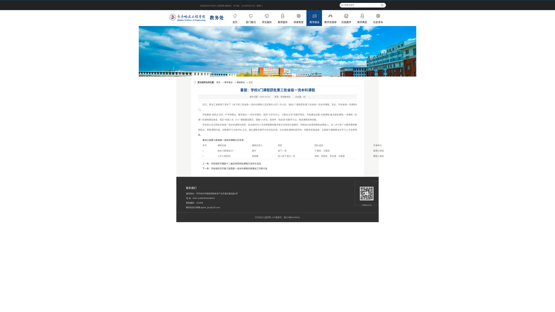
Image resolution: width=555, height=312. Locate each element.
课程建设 (241, 82)
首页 (218, 82)
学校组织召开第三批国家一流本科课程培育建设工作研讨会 (239, 168)
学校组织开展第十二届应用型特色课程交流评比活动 (236, 163)
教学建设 (228, 82)
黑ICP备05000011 (292, 217)
